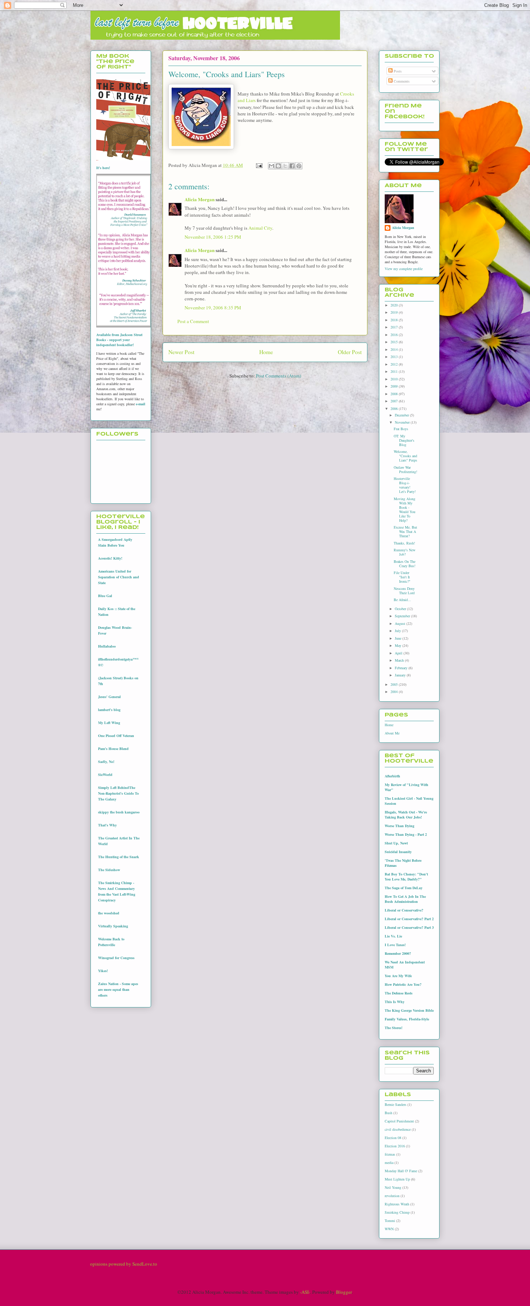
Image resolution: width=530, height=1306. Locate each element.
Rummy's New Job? (404, 552)
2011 (394, 371)
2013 (394, 356)
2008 (394, 393)
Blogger (344, 1292)
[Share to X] (285, 165)
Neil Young (393, 1187)
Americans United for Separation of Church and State (118, 577)
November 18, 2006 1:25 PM (213, 237)
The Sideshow (109, 869)
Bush (388, 1112)
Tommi (390, 1220)
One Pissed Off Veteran (116, 735)
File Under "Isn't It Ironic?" (402, 577)
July (398, 630)
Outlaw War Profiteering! (405, 469)
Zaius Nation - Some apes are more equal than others (118, 989)
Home (266, 352)
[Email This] (271, 165)
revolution (392, 1195)
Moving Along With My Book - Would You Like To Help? (404, 509)
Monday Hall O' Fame (401, 1170)
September (403, 615)
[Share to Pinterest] (298, 165)
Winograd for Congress (116, 957)
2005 (394, 684)
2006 (394, 408)
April (399, 653)
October (401, 608)
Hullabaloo (107, 646)
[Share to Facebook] (292, 165)
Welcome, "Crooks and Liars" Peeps (405, 456)
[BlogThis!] (278, 165)
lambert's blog (109, 709)
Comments (401, 81)
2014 (394, 349)
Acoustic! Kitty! (110, 558)
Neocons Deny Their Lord (404, 590)
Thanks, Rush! (404, 543)
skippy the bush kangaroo (119, 812)
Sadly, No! (106, 761)
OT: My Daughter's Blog (404, 440)
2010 (394, 378)
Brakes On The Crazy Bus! (404, 563)
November (403, 422)
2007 (394, 400)
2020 (394, 305)
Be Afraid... (402, 599)
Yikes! (103, 970)
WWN (389, 1228)
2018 (394, 319)
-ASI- (305, 1292)
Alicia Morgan (200, 199)
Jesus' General (109, 696)
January (401, 675)
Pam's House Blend (113, 748)
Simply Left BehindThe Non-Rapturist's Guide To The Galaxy (118, 793)
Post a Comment (193, 321)
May (398, 645)
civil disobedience (398, 1129)
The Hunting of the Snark (118, 856)
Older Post (350, 352)
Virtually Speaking (113, 925)
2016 (394, 334)
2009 (394, 386)
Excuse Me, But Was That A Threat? (405, 531)
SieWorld (105, 774)
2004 (394, 691)
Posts (397, 71)
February (401, 667)
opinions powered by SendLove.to (123, 1264)
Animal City (260, 228)
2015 (394, 341)
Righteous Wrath (397, 1203)
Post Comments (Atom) (278, 375)
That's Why (107, 825)
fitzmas (390, 1154)
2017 (394, 327)
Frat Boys (401, 428)
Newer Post (181, 352)
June (398, 638)
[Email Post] (258, 165)
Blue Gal (105, 595)
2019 (394, 312)
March (400, 660)
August (400, 623)
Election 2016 (395, 1145)
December (402, 415)
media (389, 1162)
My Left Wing (109, 722)
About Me (392, 733)
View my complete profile (404, 268)
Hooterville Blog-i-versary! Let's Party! (405, 485)
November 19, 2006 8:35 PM (213, 307)
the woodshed (108, 912)
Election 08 (393, 1137)
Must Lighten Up (397, 1179)
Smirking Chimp (397, 1212)
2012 (394, 364)
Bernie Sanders (395, 1104)
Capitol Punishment (399, 1121)
